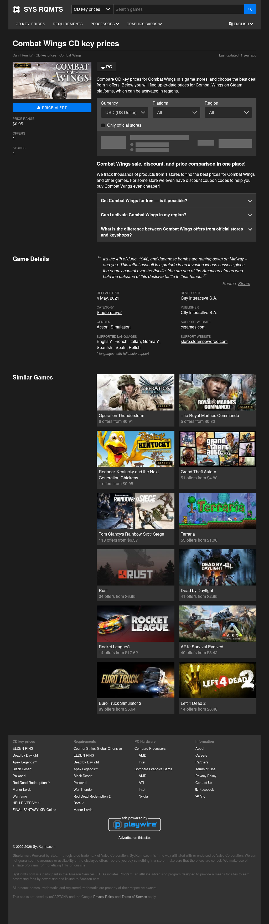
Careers (201, 755)
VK (202, 796)
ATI (141, 782)
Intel (142, 761)
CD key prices (30, 23)
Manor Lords (22, 789)
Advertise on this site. (134, 837)
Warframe (20, 796)
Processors (103, 23)
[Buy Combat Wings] (176, 143)
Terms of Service (134, 896)
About (199, 748)
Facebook (206, 789)
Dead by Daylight (25, 755)
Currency (109, 103)
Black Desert (22, 768)
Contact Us (203, 782)
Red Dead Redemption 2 (31, 782)
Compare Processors (149, 748)
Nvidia (143, 796)
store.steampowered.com (204, 341)
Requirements (68, 23)
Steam (244, 283)
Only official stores (124, 125)
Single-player (109, 312)
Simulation (121, 327)
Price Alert (54, 107)
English (241, 23)
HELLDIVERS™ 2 (26, 802)
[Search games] (250, 9)
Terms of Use (205, 768)
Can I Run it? (38, 9)
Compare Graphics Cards (153, 768)
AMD (142, 755)
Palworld (19, 775)
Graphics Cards (142, 23)
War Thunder (83, 789)
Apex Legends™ (25, 761)
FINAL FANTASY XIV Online (34, 809)
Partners (201, 761)
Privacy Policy (205, 775)
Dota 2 (79, 802)
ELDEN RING (23, 748)
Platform (160, 103)
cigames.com (193, 327)
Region (211, 103)
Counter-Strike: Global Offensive (98, 748)
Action (102, 327)
